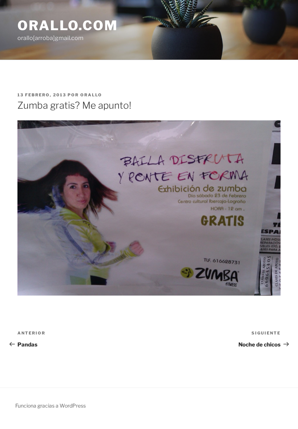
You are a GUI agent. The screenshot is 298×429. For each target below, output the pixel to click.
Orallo (91, 94)
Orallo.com (67, 25)
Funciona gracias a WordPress (50, 405)
